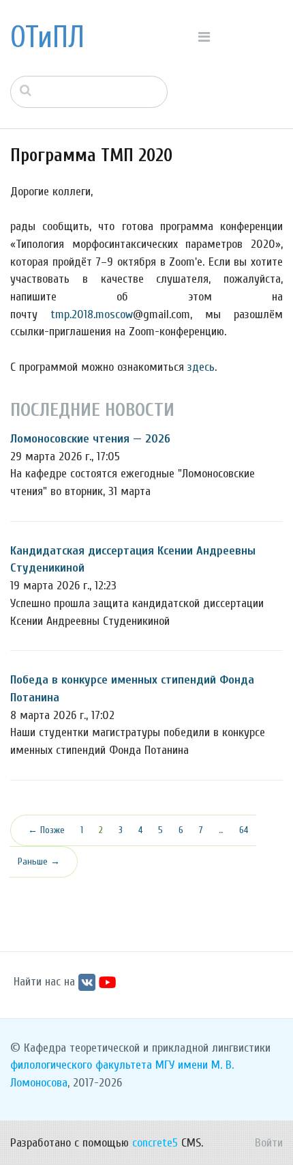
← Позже (46, 830)
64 (243, 830)
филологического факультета (81, 1065)
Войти (269, 1143)
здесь (201, 367)
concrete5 (155, 1143)
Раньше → (39, 861)
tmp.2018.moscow (91, 314)
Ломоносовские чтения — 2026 (90, 439)
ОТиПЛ (47, 37)
